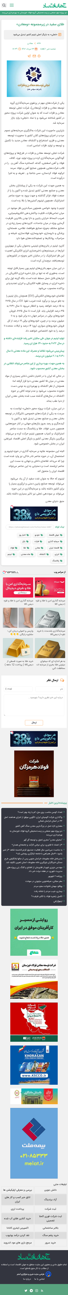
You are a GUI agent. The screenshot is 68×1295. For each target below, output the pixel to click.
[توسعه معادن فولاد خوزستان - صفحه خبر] (34, 979)
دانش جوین (50, 1190)
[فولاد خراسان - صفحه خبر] (34, 1065)
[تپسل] (11, 506)
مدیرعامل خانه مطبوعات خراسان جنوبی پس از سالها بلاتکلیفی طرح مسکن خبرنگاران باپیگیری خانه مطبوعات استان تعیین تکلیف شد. (33, 860)
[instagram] (36, 1291)
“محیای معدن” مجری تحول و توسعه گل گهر (43, 840)
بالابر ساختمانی (50, 1228)
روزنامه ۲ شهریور (55, 876)
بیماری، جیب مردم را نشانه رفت (48, 891)
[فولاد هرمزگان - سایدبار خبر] (34, 774)
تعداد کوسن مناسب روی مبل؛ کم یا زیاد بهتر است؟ (40, 812)
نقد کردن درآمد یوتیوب (17, 1235)
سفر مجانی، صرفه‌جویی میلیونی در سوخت (43, 881)
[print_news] (39, 56)
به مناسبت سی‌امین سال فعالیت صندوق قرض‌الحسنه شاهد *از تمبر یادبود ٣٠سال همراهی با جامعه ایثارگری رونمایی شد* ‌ (32, 852)
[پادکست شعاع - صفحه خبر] (34, 932)
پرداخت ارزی (17, 1209)
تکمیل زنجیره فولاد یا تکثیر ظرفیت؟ (46, 896)
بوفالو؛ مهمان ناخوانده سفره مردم (48, 886)
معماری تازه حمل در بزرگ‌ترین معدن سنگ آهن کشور (38, 826)
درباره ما (27, 1279)
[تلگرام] (29, 56)
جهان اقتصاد (20, 1265)
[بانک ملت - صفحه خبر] (34, 1096)
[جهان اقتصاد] (55, 5)
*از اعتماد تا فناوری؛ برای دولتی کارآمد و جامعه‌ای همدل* (37, 845)
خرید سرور (50, 1243)
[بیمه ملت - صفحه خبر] (34, 1143)
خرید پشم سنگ (50, 1235)
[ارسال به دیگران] (34, 56)
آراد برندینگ (50, 1200)
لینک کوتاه (59, 527)
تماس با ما (39, 1279)
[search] (4, 5)
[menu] (11, 5)
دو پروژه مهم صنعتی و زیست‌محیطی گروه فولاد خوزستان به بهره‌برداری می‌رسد (34, 12)
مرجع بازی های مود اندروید (17, 1243)
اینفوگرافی (57, 901)
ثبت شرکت (50, 1209)
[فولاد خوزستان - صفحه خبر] (34, 1022)
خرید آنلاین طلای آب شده (17, 1219)
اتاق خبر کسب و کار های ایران (17, 1199)
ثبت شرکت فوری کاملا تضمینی (50, 1218)
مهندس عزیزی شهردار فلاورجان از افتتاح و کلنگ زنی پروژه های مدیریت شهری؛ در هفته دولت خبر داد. (34, 869)
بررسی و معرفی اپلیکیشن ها (17, 1190)
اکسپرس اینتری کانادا (17, 1228)
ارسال (34, 723)
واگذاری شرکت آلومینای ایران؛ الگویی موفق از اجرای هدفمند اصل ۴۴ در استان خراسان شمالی (33, 819)
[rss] (42, 1291)
